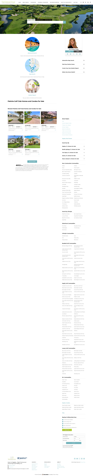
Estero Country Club (66, 296)
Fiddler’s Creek (77, 296)
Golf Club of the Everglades (67, 298)
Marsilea (63, 188)
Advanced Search (32, 53)
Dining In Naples (65, 127)
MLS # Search (34, 467)
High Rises (64, 219)
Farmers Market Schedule (67, 134)
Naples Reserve (77, 190)
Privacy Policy (83, 462)
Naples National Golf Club (79, 318)
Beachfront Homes (66, 217)
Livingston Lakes (77, 184)
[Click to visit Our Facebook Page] (67, 54)
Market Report (32, 95)
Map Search (32, 74)
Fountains (76, 387)
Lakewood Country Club (67, 311)
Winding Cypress (77, 205)
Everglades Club (77, 383)
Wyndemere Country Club (79, 344)
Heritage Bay (64, 264)
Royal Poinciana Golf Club (79, 333)
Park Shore (64, 229)
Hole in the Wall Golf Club (67, 305)
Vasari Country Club (78, 277)
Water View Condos (78, 409)
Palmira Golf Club (77, 322)
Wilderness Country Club (67, 279)
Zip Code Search (34, 466)
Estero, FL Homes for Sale (69, 155)
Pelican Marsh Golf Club (78, 324)
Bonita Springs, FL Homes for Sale (71, 149)
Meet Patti (59, 465)
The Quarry (76, 337)
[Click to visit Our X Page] (79, 459)
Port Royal (64, 225)
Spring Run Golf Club (66, 273)
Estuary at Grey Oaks (66, 178)
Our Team (75, 2)
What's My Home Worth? (66, 2)
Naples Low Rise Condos (78, 405)
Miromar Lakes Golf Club (67, 315)
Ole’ (63, 237)
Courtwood (76, 381)
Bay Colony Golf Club (78, 285)
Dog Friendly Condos (66, 405)
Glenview (76, 389)
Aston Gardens (77, 379)
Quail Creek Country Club (79, 326)
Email (78, 51)
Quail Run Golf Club (66, 328)
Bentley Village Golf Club (67, 245)
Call (69, 51)
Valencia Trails (65, 205)
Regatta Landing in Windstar (67, 198)
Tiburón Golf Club (65, 339)
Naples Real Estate (67, 138)
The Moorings (76, 227)
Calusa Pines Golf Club (78, 289)
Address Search (34, 469)
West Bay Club (65, 341)
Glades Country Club (66, 261)
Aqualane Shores (77, 225)
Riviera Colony (76, 395)
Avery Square (76, 167)
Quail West (64, 196)
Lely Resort (64, 313)
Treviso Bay (64, 275)
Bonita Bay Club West (66, 289)
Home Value (46, 467)
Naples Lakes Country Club (67, 267)
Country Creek (65, 252)
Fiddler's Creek (77, 178)
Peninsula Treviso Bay (66, 194)
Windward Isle (65, 207)
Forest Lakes (64, 387)
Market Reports (47, 466)
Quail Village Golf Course (79, 328)
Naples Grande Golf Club (67, 318)
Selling (45, 465)
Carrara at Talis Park (78, 171)
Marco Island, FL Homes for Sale (70, 158)
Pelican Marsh (65, 239)
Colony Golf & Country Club (79, 291)
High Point (64, 393)
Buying (45, 463)
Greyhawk (76, 180)
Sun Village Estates (66, 202)
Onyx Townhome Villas (66, 192)
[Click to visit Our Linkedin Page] (77, 54)
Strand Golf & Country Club (79, 335)
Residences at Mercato (78, 198)
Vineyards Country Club (78, 339)
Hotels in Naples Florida (66, 123)
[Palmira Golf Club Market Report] (32, 86)
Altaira (63, 165)
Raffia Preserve (77, 196)
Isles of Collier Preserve (66, 182)
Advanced (39, 19)
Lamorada (64, 184)
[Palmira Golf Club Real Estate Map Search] (32, 65)
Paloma (75, 192)
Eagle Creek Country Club (79, 294)
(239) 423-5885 (12, 465)
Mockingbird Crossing (78, 188)
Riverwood (64, 395)
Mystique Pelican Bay (66, 190)
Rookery (75, 330)
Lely (75, 235)
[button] (73, 60)
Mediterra (76, 313)
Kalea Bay (76, 182)
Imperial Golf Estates (66, 308)
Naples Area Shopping (66, 132)
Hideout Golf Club (65, 303)
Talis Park (76, 202)
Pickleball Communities (43, 2)
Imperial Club (76, 393)
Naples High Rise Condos (79, 407)
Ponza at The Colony (78, 194)
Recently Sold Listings (61, 467)
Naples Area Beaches (66, 129)
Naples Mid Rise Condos (66, 407)
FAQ (63, 121)
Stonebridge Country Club (79, 273)
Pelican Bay (76, 237)
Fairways (75, 385)
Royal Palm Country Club (67, 333)
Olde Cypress (76, 320)
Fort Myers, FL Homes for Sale (70, 152)
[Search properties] (64, 22)
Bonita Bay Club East (78, 287)
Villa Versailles (64, 399)
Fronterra (64, 180)
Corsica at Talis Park (66, 175)
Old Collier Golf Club (66, 320)
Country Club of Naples (66, 294)
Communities (33, 2)
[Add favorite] (22, 130)
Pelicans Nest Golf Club (66, 326)
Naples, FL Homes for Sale (69, 146)
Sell (48, 19)
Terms (54, 474)
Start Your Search (32, 161)
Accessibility (51, 474)
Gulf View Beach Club (66, 391)
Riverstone (76, 239)
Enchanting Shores (66, 383)
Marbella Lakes (65, 235)
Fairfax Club (64, 385)
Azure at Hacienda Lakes (67, 169)
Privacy (57, 474)
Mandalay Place (65, 186)
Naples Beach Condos (66, 409)
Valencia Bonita (65, 397)
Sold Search (34, 468)
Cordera (75, 173)
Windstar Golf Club (66, 344)
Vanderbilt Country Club (67, 277)
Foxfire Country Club (78, 258)
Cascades (64, 381)
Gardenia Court (65, 389)
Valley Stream (76, 397)
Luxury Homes (65, 215)
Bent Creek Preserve (66, 171)
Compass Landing (65, 173)
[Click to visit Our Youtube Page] (70, 54)
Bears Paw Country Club (67, 287)
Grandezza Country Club (79, 298)
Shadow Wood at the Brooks (67, 335)
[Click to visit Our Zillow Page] (80, 54)
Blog (58, 468)
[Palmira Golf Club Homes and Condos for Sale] (32, 44)
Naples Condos (66, 402)
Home (19, 2)
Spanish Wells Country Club (79, 270)
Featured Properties (54, 2)
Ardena (75, 165)
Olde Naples (64, 227)
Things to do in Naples (66, 125)
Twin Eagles (76, 275)
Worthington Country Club (79, 279)
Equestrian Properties (78, 215)
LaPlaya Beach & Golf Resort (79, 311)
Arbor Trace (64, 379)
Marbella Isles (76, 186)
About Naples (26, 2)
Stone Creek (76, 200)
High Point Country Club (79, 303)
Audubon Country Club (66, 285)
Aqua (63, 167)
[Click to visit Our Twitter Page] (74, 54)
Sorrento (64, 200)
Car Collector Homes (78, 217)
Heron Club (76, 391)
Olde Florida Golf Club (66, 322)
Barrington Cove (77, 169)
